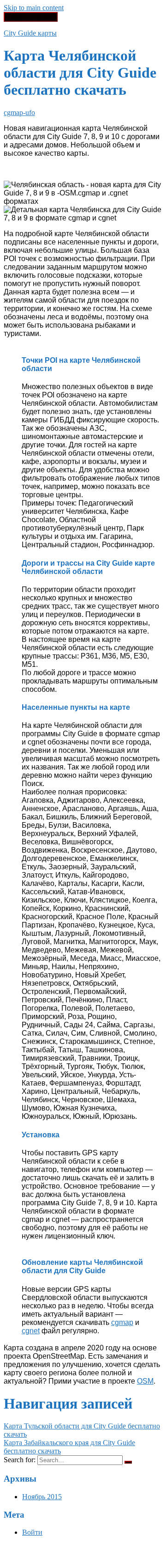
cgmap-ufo (19, 112)
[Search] (128, 1462)
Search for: (20, 1460)
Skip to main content (34, 8)
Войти (32, 1532)
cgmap (122, 1322)
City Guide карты (30, 33)
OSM (145, 1381)
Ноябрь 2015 (42, 1497)
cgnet (31, 1331)
